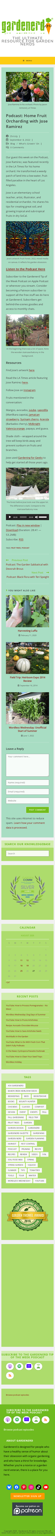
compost (39, 1106)
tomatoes (35, 1170)
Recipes (11, 1154)
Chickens (12, 1106)
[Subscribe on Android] (38, 1366)
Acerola (44, 419)
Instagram (30, 390)
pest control (28, 1144)
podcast (25, 548)
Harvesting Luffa (27, 630)
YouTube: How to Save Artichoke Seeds (23, 1031)
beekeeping (13, 1096)
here (32, 370)
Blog (12, 143)
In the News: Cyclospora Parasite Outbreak (25, 1051)
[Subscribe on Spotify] (19, 1366)
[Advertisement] (26, 1296)
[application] (27, 517)
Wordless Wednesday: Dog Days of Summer (26, 1014)
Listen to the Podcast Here (25, 269)
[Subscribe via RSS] (10, 1375)
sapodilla (42, 410)
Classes (26, 1106)
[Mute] (36, 517)
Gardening (38, 1133)
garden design (15, 1128)
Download (12, 530)
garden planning (35, 1138)
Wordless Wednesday (19, 1181)
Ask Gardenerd (16, 1085)
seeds (35, 1154)
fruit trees (16, 548)
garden (28, 1122)
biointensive (40, 1096)
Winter (32, 1175)
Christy (14, 136)
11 (21, 960)
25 (21, 971)
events (33, 1112)
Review (23, 1154)
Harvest (12, 1144)
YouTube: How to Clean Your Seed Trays (24, 1056)
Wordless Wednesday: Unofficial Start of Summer (27, 729)
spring (30, 1159)
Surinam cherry (29, 419)
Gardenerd (34, 1128)
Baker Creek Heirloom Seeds (22, 1091)
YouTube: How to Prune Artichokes (22, 1020)
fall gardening (16, 1117)
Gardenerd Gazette (18, 1133)
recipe (38, 1149)
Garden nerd (14, 1138)
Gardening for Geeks (30, 457)
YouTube (39, 1181)
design (11, 1112)
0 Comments (17, 147)
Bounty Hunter (27, 1101)
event (23, 1112)
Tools (11, 1175)
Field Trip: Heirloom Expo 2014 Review (27, 679)
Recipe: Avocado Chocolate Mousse (22, 1025)
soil (44, 1154)
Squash (32, 1165)
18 (21, 965)
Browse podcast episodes (17, 1395)
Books (11, 1101)
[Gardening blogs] (27, 1214)
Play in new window (28, 525)
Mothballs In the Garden (17, 1036)
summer (12, 1170)
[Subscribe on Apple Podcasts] (10, 1366)
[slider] (43, 517)
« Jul (7, 982)
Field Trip (33, 1117)
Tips (23, 1170)
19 (27, 965)
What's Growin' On (29, 143)
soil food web (15, 1159)
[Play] (9, 517)
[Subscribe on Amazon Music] (29, 1366)
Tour (21, 1175)
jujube (32, 410)
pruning (26, 1149)
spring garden (15, 1165)
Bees (26, 1096)
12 (27, 960)
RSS (21, 539)
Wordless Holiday (14, 1062)
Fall (44, 1112)
